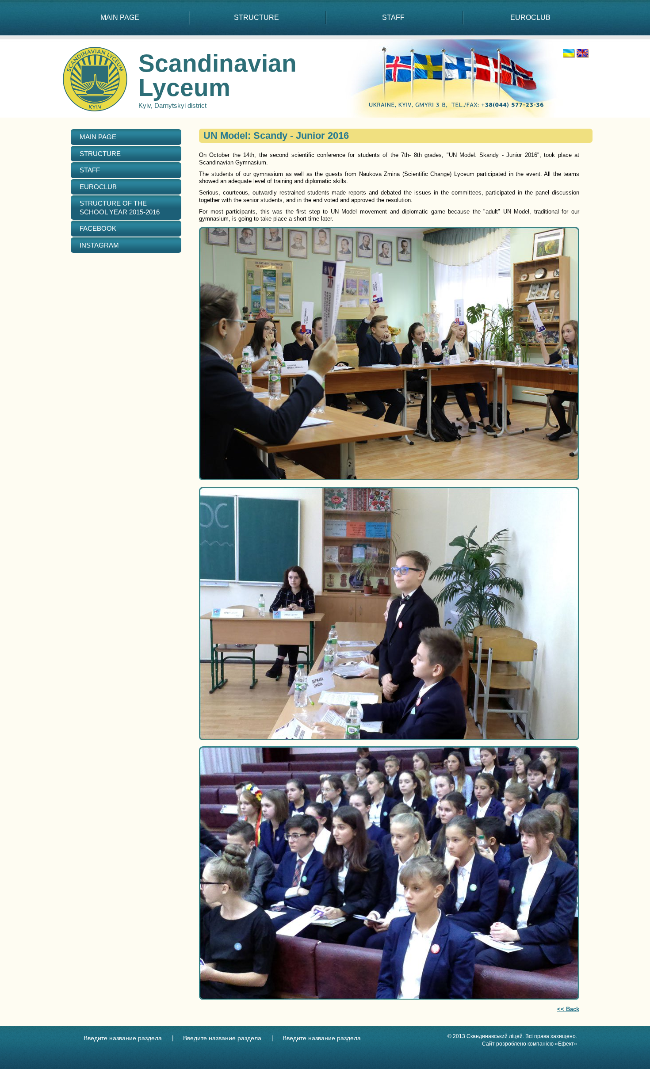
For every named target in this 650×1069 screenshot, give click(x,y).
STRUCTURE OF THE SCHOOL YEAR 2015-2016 (120, 207)
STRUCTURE (256, 17)
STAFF (393, 17)
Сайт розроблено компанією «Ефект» (529, 1044)
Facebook (98, 228)
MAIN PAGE (119, 17)
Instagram (99, 245)
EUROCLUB (530, 17)
